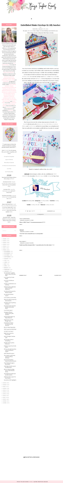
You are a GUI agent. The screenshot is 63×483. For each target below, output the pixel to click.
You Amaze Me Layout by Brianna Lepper (10, 292)
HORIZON (11, 96)
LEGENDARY (6, 81)
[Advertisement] (9, 429)
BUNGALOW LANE (6, 92)
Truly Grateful (53, 76)
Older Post (57, 275)
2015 (4, 390)
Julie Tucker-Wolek (25, 218)
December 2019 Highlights (10, 380)
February (7, 269)
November (7, 253)
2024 (4, 242)
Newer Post (23, 275)
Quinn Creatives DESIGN (41, 481)
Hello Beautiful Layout (9, 353)
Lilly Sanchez (30, 30)
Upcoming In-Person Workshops (8, 340)
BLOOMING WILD (11, 89)
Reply (21, 224)
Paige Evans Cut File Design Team (8, 320)
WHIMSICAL (6, 98)
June (5, 262)
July (5, 260)
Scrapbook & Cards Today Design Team (9, 104)
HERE (9, 186)
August (6, 258)
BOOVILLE (6, 77)
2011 (4, 397)
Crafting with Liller (35, 204)
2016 (4, 388)
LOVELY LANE (11, 80)
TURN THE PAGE (5, 99)
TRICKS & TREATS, (9, 86)
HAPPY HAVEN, (12, 84)
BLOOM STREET (7, 95)
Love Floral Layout (8, 310)
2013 (4, 393)
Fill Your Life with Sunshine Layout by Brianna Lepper (10, 350)
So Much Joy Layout (8, 331)
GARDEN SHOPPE (6, 90)
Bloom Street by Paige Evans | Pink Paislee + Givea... (9, 370)
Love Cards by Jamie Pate (10, 297)
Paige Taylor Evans (22, 481)
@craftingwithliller (44, 200)
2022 (4, 246)
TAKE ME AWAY (6, 101)
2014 (4, 391)
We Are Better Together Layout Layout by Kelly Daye (10, 274)
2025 (4, 240)
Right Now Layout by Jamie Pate (9, 334)
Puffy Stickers (49, 124)
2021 (4, 247)
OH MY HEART (13, 99)
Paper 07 (39, 78)
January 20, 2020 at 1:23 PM (26, 231)
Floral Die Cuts (31, 126)
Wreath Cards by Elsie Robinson (9, 343)
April (6, 265)
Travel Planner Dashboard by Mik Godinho (10, 374)
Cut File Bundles (9, 171)
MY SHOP (10, 110)
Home (40, 275)
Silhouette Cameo (39, 176)
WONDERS (13, 92)
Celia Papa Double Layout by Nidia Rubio (10, 367)
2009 (5, 401)
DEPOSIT (12, 178)
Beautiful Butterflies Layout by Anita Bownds (10, 360)
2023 (4, 244)
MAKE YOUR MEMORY (8, 72)
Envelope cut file (26, 76)
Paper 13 (45, 76)
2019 (4, 382)
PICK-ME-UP (12, 98)
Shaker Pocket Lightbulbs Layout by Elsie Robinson (10, 288)
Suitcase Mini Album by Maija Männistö (9, 317)
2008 (5, 402)
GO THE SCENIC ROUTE (8, 93)
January (6, 271)
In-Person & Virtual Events (9, 165)
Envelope (50, 176)
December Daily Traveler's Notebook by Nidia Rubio (10, 307)
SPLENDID (13, 90)
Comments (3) (51, 211)
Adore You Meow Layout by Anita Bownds (10, 300)
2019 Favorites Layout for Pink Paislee (10, 377)
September (7, 256)
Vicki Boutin (9, 208)
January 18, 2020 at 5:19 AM (26, 220)
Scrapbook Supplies (9, 156)
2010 (4, 399)
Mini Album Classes (9, 162)
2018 (4, 384)
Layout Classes (9, 159)
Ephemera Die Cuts (41, 124)
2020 (4, 249)
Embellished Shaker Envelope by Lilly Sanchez (8, 324)
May (5, 264)
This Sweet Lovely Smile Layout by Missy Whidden (9, 356)
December (7, 251)
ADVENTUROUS (5, 87)
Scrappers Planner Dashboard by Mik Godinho (9, 313)
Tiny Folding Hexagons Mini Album (9, 363)
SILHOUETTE (9, 107)
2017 (4, 386)
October (7, 255)
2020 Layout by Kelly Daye (10, 329)
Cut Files (9, 168)
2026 (4, 238)
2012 (4, 395)
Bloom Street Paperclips (9, 327)
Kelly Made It (23, 241)
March (6, 267)
